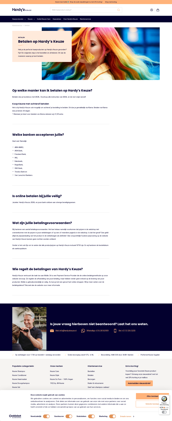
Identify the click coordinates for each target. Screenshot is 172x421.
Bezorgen (91, 379)
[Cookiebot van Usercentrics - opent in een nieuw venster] (15, 416)
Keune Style (54, 375)
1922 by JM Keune (57, 383)
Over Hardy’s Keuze (70, 19)
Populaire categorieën (23, 366)
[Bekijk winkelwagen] (158, 10)
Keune (30, 19)
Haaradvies (57, 19)
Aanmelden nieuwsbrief (139, 383)
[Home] (21, 10)
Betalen (90, 375)
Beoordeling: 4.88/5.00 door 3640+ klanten (117, 355)
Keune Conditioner (19, 375)
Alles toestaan (152, 396)
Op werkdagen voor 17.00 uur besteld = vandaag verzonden (37, 355)
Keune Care (54, 371)
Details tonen (125, 416)
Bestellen (91, 371)
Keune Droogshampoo (21, 383)
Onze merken (56, 366)
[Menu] (168, 396)
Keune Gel (16, 387)
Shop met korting (111, 2)
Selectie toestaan (152, 404)
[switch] (69, 416)
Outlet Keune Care (43, 19)
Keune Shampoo (18, 371)
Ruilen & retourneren (95, 383)
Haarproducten (17, 19)
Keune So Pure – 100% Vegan (61, 379)
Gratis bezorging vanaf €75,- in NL (81, 355)
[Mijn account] (152, 10)
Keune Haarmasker (19, 379)
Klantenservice (85, 19)
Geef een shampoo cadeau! (98, 387)
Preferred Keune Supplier (150, 355)
